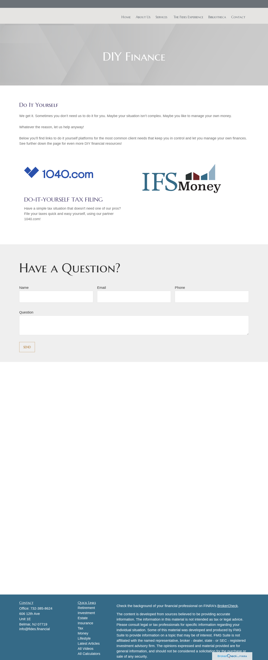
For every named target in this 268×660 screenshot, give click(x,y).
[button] (126, 17)
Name (24, 288)
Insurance (85, 623)
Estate (83, 618)
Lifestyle (84, 638)
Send (27, 347)
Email (101, 288)
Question (26, 312)
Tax (80, 628)
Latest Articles (89, 643)
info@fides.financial (34, 629)
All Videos (85, 649)
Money (83, 633)
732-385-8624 (41, 608)
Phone (180, 288)
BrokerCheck (227, 606)
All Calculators (89, 654)
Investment (86, 613)
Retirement (86, 608)
